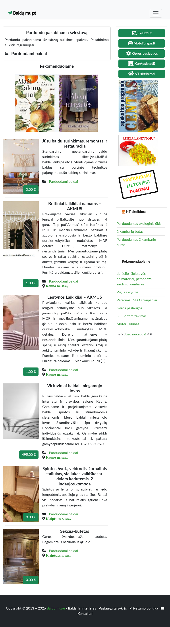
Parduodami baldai (63, 181)
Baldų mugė (24, 13)
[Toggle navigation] (156, 13)
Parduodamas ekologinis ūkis (139, 223)
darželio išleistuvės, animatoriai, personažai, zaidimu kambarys (135, 279)
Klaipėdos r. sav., (58, 518)
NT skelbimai (136, 211)
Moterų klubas (128, 324)
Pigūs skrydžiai (128, 292)
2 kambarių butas (130, 231)
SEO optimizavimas (132, 316)
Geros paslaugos (129, 308)
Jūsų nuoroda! (135, 334)
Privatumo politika (144, 608)
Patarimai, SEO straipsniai (137, 300)
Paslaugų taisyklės (113, 608)
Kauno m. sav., (57, 286)
